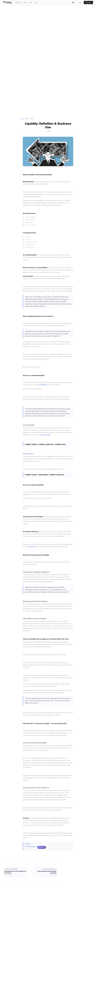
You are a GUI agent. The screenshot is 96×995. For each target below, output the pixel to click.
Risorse (36, 2)
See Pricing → (42, 847)
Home (22, 118)
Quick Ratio (29, 453)
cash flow (32, 546)
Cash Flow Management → (31, 846)
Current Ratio (42, 385)
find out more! (46, 435)
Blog (27, 118)
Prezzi (25, 2)
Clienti (30, 2)
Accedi (80, 2)
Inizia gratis (88, 2)
